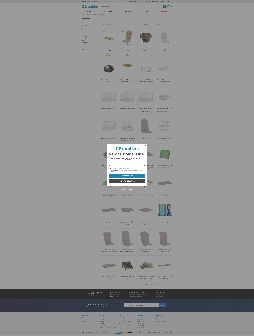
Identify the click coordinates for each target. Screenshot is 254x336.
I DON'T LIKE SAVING (127, 181)
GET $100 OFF (127, 176)
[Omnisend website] (127, 189)
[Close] (145, 145)
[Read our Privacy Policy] (144, 171)
